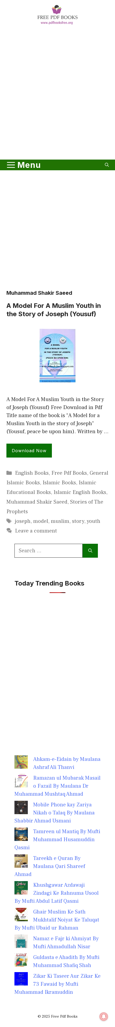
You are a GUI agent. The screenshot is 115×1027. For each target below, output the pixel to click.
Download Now (29, 450)
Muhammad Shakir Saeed (36, 502)
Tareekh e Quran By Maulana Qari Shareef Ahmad (49, 866)
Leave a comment (36, 530)
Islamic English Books (79, 492)
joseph (22, 521)
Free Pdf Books (69, 473)
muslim (60, 521)
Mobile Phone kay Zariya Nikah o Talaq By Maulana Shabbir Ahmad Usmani (54, 812)
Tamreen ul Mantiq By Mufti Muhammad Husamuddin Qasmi (57, 839)
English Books (32, 473)
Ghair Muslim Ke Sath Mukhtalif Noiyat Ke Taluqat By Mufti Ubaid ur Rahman (56, 919)
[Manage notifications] (103, 1016)
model (40, 521)
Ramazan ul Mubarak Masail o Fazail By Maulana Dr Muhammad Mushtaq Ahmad (57, 786)
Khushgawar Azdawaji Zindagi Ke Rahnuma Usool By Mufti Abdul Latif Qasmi (56, 893)
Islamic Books (59, 482)
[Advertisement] (57, 93)
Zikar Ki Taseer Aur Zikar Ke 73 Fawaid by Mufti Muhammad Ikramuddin (57, 984)
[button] (107, 165)
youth (93, 521)
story (78, 521)
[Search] (90, 551)
